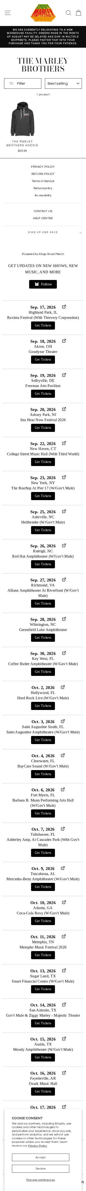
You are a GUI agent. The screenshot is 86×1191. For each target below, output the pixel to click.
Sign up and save (43, 232)
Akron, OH (43, 346)
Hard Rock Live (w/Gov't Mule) (43, 698)
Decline (41, 1168)
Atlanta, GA (43, 908)
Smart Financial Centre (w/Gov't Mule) (43, 981)
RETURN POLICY (43, 173)
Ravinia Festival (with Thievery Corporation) (43, 318)
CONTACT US (43, 211)
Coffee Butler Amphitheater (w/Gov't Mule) (43, 664)
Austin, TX (43, 1044)
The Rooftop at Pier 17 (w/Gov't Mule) (43, 488)
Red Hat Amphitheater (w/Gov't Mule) (43, 556)
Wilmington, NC (43, 624)
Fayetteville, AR (43, 1078)
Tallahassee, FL (43, 834)
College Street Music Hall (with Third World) (43, 454)
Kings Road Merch (51, 254)
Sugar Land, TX (43, 976)
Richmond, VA (43, 585)
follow (46, 284)
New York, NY (43, 483)
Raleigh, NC (43, 551)
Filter (20, 83)
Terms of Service (43, 181)
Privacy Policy (37, 1145)
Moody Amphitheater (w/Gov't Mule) (43, 1049)
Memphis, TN (43, 942)
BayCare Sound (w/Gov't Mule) (43, 766)
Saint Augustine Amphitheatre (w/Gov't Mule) (43, 732)
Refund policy (43, 188)
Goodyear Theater (43, 352)
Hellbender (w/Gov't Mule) (43, 522)
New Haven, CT (43, 449)
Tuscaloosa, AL (43, 874)
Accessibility (43, 195)
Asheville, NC (43, 517)
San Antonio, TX (42, 1010)
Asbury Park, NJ (43, 415)
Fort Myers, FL (43, 795)
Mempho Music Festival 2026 (43, 947)
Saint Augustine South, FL (43, 727)
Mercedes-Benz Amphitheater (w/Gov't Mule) (42, 879)
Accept (41, 1157)
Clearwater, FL (43, 761)
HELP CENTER (43, 218)
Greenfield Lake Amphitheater (43, 630)
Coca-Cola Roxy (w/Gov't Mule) (43, 913)
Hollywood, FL (43, 693)
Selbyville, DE (42, 380)
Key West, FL (43, 659)
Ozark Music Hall (43, 1084)
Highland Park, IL (43, 312)
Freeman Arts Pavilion (42, 386)
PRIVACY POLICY (43, 166)
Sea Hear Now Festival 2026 (43, 420)
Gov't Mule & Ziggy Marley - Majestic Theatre (43, 1015)
